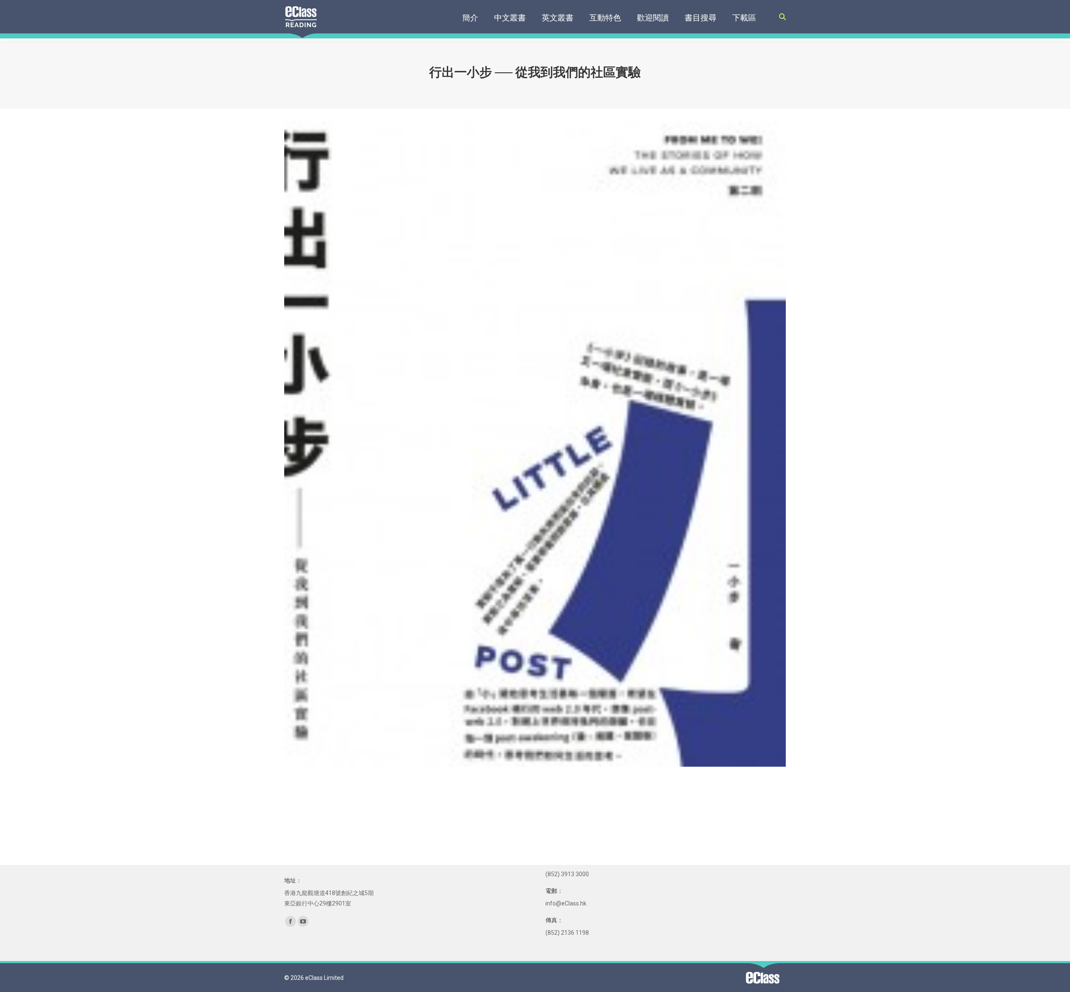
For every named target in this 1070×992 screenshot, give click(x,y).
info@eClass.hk (565, 903)
